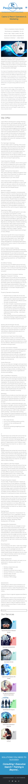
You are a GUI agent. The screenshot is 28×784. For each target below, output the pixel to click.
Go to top (3, 610)
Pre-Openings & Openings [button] (8, 143)
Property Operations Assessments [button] (10, 292)
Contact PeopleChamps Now (8, 112)
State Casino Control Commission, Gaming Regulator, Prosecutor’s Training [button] (12, 275)
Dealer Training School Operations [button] (10, 171)
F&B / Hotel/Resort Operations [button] (9, 375)
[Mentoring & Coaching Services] (8, 639)
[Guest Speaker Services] (8, 654)
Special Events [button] (4, 583)
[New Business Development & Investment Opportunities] (8, 685)
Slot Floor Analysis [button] (6, 190)
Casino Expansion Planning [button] (8, 161)
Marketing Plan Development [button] (8, 524)
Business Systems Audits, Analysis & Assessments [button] (14, 496)
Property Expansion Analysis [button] (8, 480)
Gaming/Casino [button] (5, 511)
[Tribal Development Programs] (8, 702)
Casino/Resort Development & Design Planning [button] (13, 121)
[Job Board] (8, 733)
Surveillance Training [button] (6, 263)
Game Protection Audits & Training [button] (10, 248)
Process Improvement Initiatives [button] (9, 347)
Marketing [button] (3, 393)
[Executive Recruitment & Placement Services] (8, 623)
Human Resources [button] (5, 362)
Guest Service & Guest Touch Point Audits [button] (11, 336)
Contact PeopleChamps (7, 141)
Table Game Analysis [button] (6, 210)
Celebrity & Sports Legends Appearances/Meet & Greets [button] (14, 595)
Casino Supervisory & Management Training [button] (12, 180)
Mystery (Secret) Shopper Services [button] (10, 324)
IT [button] (1, 434)
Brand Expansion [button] (5, 544)
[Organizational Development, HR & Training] (8, 669)
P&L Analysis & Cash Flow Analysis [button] (10, 463)
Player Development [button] (6, 559)
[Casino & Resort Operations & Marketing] (8, 717)
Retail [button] (2, 449)
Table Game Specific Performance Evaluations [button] (13, 235)
